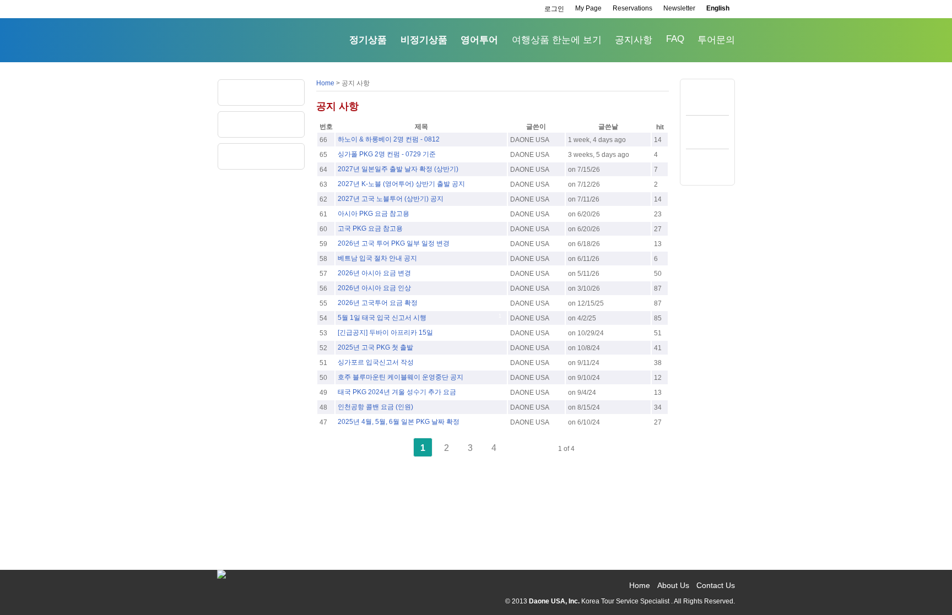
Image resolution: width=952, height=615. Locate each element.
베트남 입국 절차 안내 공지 (377, 258)
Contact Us (715, 585)
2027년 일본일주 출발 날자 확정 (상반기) (398, 169)
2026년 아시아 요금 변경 (374, 273)
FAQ (675, 39)
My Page (588, 8)
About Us (673, 585)
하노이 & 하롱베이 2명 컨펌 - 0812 (389, 139)
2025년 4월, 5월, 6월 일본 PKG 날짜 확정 (398, 422)
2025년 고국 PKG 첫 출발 (375, 347)
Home (325, 83)
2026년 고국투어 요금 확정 (378, 303)
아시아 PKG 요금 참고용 (373, 213)
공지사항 (633, 40)
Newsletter (679, 8)
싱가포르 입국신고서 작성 (376, 362)
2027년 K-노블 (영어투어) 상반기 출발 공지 (401, 184)
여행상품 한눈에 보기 (557, 40)
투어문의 (716, 40)
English (717, 8)
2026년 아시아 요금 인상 (374, 288)
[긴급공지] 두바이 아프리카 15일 (385, 332)
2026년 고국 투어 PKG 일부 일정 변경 (394, 243)
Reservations (632, 8)
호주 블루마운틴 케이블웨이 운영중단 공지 (400, 377)
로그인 (554, 9)
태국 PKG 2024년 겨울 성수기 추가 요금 (397, 392)
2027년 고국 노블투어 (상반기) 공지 (390, 199)
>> (541, 448)
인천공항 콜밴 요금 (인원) (375, 407)
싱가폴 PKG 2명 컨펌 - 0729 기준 (387, 154)
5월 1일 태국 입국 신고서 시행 (382, 318)
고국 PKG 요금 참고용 (370, 228)
